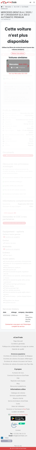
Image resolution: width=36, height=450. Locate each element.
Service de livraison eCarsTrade (18, 401)
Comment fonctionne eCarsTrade (18, 375)
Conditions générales (18, 344)
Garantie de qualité (18, 349)
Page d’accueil (18, 341)
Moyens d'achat (18, 398)
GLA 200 (16, 6)
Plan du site (18, 446)
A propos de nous (18, 373)
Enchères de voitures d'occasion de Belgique (18, 356)
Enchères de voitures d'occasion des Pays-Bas (18, 364)
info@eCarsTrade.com (20, 436)
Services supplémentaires (18, 395)
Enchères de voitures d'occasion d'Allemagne (18, 359)
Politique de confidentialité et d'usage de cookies (18, 346)
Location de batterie (18, 412)
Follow (6, 438)
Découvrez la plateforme (18, 386)
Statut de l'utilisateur (18, 406)
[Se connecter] (31, 2)
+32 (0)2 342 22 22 (19, 433)
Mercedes (8, 6)
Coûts (18, 404)
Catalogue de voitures (18, 393)
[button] (8, 66)
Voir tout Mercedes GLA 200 (18, 73)
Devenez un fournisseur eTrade (18, 409)
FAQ (18, 378)
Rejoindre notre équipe (18, 381)
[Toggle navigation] (34, 2)
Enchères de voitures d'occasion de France (18, 361)
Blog (18, 383)
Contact (18, 430)
